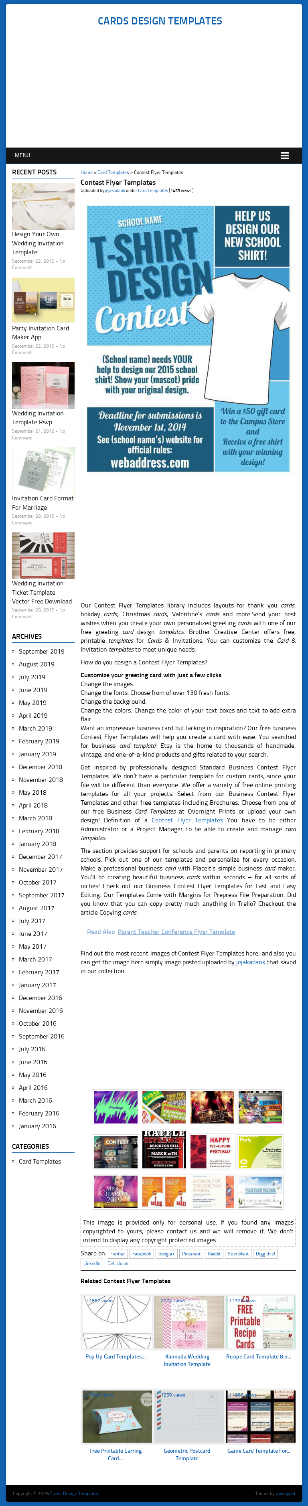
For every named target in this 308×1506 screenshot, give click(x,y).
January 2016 (37, 1126)
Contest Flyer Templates (187, 820)
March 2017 (35, 959)
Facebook (141, 1254)
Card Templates (113, 172)
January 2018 (37, 844)
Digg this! (265, 1254)
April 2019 (33, 715)
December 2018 (40, 767)
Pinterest (191, 1254)
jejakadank (115, 190)
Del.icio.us (117, 1263)
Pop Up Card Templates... (115, 1356)
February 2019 (39, 741)
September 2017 (42, 895)
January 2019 (37, 754)
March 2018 (35, 818)
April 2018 (33, 805)
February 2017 (39, 972)
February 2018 (39, 831)
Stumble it (238, 1254)
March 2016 (35, 1100)
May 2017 (33, 946)
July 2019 (32, 677)
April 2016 (33, 1087)
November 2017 (41, 869)
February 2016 (39, 1113)
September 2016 (42, 1036)
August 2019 (37, 664)
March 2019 (35, 728)
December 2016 (40, 998)
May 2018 (33, 792)
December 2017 (40, 856)
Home (87, 172)
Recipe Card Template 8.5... (258, 1356)
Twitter (118, 1254)
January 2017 (37, 985)
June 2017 (33, 933)
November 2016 (41, 1010)
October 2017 (38, 882)
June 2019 (33, 690)
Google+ (166, 1254)
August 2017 (37, 908)
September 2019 (42, 651)
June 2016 (33, 1062)
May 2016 (33, 1075)
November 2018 (41, 779)
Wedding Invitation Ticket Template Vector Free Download (42, 592)
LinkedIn (91, 1263)
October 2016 (38, 1023)
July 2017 (32, 921)
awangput (286, 1493)
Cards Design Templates (160, 21)
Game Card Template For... (258, 1450)
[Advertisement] (160, 87)
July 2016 (32, 1049)
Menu (22, 155)
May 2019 (33, 702)
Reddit (214, 1254)
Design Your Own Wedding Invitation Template (38, 243)
